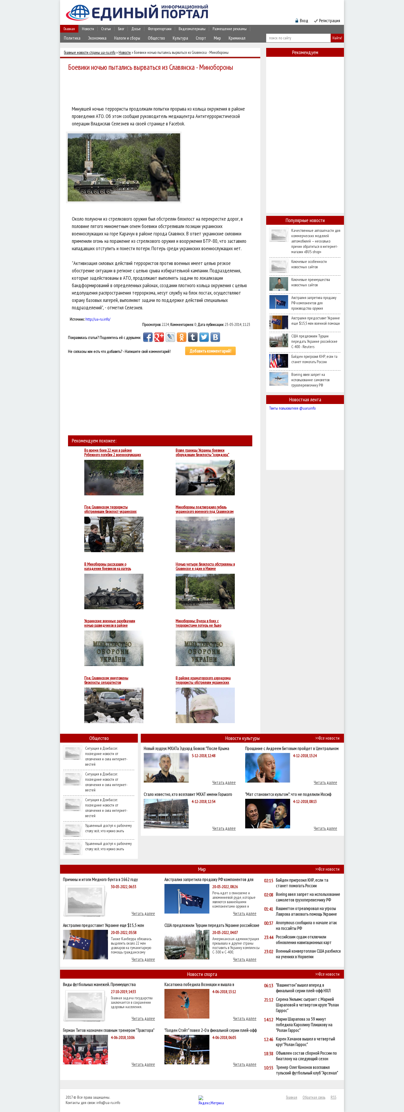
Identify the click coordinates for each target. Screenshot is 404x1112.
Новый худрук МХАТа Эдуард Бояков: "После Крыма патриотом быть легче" (186, 748)
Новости (88, 28)
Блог (121, 28)
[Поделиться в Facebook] (148, 337)
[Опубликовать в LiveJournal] (170, 337)
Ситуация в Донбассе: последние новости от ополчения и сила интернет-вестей (106, 756)
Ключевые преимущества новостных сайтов (310, 282)
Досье (136, 28)
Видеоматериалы (192, 28)
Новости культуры (242, 738)
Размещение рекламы (230, 28)
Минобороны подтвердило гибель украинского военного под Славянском (205, 509)
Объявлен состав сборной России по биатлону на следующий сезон (306, 1055)
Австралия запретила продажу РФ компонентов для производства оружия (313, 303)
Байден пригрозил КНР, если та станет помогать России (314, 359)
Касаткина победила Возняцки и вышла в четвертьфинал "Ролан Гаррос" (199, 984)
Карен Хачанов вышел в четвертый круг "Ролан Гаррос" (305, 1041)
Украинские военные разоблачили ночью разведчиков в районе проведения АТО (109, 623)
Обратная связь (314, 1097)
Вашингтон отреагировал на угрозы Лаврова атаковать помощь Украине (306, 911)
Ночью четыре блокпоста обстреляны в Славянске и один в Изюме (205, 566)
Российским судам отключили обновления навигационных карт (304, 939)
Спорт (201, 38)
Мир (217, 38)
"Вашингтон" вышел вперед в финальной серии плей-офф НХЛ (303, 987)
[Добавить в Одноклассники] (181, 337)
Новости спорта (202, 974)
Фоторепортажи (160, 28)
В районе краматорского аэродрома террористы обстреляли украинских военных (203, 680)
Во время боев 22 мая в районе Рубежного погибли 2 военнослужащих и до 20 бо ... (112, 452)
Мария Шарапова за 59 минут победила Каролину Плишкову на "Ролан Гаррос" (304, 1024)
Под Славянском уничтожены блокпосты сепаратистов (106, 680)
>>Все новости (327, 738)
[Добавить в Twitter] (204, 337)
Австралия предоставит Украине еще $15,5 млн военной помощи (315, 320)
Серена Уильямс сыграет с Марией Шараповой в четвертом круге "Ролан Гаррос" (307, 1004)
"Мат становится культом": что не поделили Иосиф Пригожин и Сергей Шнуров (288, 793)
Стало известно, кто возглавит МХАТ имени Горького (188, 793)
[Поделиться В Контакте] (215, 337)
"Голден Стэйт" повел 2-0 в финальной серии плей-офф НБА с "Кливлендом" (210, 1029)
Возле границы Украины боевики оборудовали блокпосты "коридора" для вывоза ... (202, 452)
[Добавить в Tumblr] (193, 337)
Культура (180, 38)
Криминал (237, 38)
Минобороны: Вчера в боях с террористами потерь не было (198, 623)
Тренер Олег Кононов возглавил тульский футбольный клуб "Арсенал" (307, 1070)
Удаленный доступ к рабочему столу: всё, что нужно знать (108, 828)
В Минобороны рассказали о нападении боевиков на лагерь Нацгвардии (107, 566)
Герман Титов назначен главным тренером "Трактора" (108, 1029)
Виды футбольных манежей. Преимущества (99, 984)
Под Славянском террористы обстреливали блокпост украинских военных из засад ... (110, 509)
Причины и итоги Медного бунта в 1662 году (100, 879)
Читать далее (224, 782)
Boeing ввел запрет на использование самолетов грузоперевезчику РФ (310, 380)
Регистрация (329, 20)
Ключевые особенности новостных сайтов (309, 264)
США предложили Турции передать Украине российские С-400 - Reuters (314, 341)
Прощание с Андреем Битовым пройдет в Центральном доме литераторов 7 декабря (292, 748)
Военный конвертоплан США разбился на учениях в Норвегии (308, 953)
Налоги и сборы (127, 38)
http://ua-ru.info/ (97, 319)
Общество (156, 38)
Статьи (106, 28)
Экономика (97, 38)
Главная (69, 28)
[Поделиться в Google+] (159, 337)
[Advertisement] (162, 89)
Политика (72, 38)
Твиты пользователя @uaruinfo (292, 408)
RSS (333, 1097)
